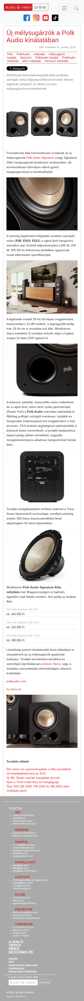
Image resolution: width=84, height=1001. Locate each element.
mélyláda (39, 54)
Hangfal (21, 842)
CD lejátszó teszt (22, 885)
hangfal (11, 57)
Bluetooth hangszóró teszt (26, 850)
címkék (13, 958)
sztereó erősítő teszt (23, 815)
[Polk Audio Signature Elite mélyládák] (42, 120)
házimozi (25, 57)
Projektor (23, 909)
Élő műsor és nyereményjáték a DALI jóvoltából (38, 769)
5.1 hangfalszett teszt (24, 845)
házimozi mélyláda (56, 61)
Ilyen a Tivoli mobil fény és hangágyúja (32, 782)
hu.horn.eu (13, 689)
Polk (10, 54)
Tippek (15, 945)
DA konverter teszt (22, 821)
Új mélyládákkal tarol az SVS (25, 773)
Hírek (14, 949)
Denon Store (51, 664)
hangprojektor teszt (23, 856)
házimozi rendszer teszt (25, 835)
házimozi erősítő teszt (24, 833)
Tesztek (15, 808)
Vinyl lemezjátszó (22, 888)
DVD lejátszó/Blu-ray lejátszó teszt (31, 880)
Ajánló (16, 942)
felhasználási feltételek (23, 971)
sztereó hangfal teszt (24, 847)
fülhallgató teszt (21, 868)
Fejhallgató (25, 862)
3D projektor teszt (22, 915)
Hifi (17, 812)
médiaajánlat (16, 968)
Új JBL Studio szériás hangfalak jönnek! (33, 777)
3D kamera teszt (21, 897)
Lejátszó (22, 877)
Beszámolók (21, 952)
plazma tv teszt (21, 930)
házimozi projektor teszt (25, 912)
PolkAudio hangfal (47, 57)
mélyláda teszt (20, 853)
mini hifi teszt (19, 818)
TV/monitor (24, 924)
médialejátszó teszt (23, 883)
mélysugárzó (57, 54)
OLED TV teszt (21, 935)
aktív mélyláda (31, 61)
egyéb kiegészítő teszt (24, 903)
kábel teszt (18, 900)
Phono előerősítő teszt (24, 823)
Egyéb (20, 894)
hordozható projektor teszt (26, 918)
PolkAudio (23, 54)
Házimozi (22, 830)
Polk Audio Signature (40, 157)
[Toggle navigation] (64, 8)
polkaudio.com (16, 681)
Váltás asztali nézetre (20, 992)
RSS (11, 961)
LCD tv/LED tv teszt (23, 927)
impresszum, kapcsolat (23, 965)
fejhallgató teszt (21, 865)
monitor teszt (19, 933)
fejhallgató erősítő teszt (25, 871)
